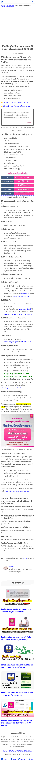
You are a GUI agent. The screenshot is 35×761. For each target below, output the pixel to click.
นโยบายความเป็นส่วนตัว (24, 750)
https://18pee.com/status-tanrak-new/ (16, 491)
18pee (25, 558)
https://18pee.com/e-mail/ (21, 296)
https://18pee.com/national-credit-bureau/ (18, 314)
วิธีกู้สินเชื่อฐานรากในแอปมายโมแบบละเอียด (16, 106)
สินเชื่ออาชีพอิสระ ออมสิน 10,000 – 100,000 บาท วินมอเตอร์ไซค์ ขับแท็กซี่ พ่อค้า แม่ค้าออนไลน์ (16, 722)
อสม (32, 759)
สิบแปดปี (11, 567)
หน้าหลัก (3, 5)
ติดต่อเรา (5, 750)
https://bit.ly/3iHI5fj (27, 342)
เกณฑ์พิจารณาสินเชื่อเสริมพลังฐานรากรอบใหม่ (17, 102)
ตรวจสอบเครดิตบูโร (25, 309)
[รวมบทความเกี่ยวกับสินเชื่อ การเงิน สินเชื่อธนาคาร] (33, 2)
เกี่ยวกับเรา (12, 750)
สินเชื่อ (14, 759)
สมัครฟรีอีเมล (25, 294)
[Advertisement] (17, 26)
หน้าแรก (5, 759)
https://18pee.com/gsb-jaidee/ (11, 388)
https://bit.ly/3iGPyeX (11, 342)
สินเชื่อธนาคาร (10, 5)
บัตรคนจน (23, 759)
